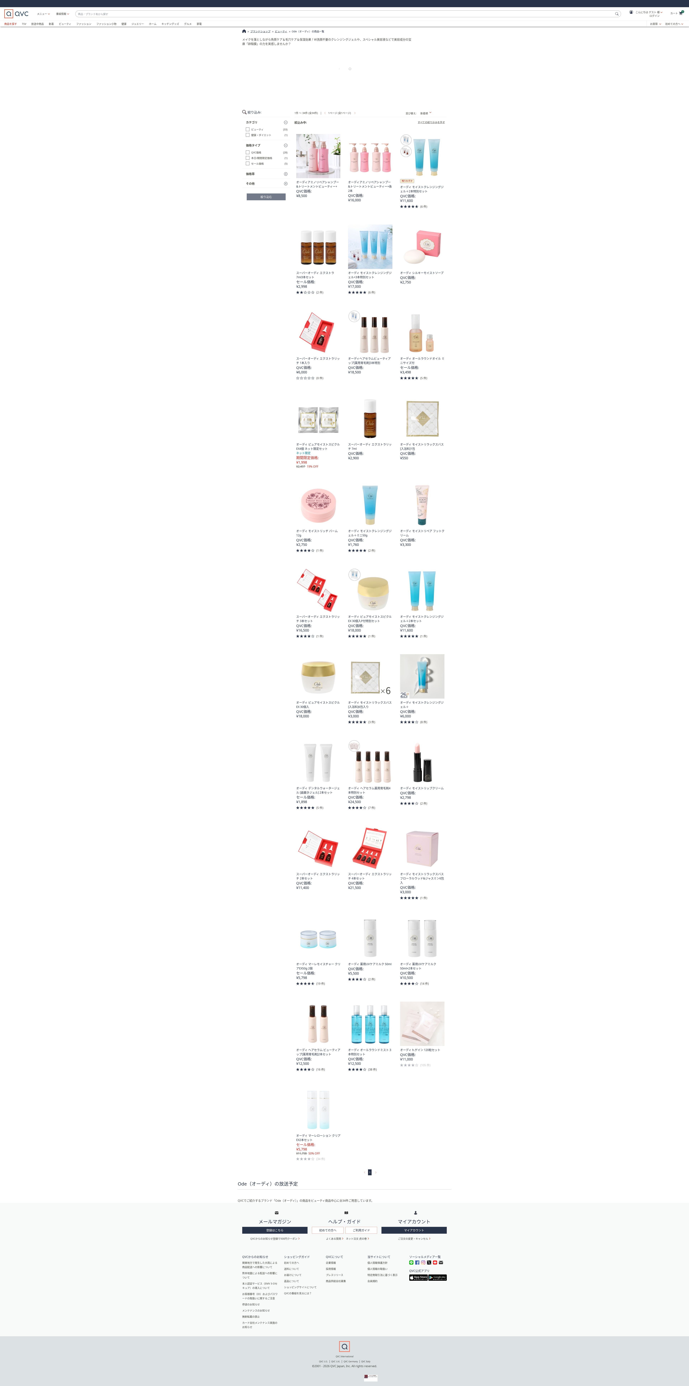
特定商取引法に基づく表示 (382, 1275)
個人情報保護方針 (377, 1262)
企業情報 (331, 1262)
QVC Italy (365, 1361)
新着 (51, 24)
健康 (123, 24)
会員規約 (372, 1281)
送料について (291, 1268)
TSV (24, 24)
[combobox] (345, 14)
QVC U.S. (323, 1361)
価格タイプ (253, 145)
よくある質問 (333, 1238)
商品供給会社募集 (336, 1281)
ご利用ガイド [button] (361, 1230)
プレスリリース (334, 1275)
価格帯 (250, 174)
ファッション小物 (106, 24)
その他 (250, 184)
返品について (291, 1281)
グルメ (188, 24)
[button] (643, 14)
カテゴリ (251, 122)
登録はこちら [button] (274, 1230)
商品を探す (10, 24)
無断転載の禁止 (251, 1316)
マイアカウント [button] (414, 1230)
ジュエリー (138, 24)
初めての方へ (672, 24)
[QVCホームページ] (244, 31)
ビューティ (65, 24)
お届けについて (293, 1275)
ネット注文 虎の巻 (356, 1238)
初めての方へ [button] (327, 1230)
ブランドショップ (260, 31)
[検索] (617, 14)
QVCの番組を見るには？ (298, 1293)
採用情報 (331, 1268)
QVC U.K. (335, 1361)
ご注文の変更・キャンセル (413, 1238)
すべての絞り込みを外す (431, 122)
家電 (199, 24)
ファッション (83, 24)
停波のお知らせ (251, 1304)
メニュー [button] (42, 13)
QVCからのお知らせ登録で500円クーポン (273, 1238)
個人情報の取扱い (377, 1268)
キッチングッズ (170, 24)
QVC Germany (351, 1361)
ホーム (152, 24)
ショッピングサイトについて (300, 1287)
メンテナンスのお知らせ (256, 1310)
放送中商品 (37, 24)
